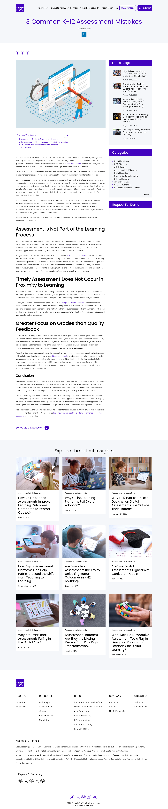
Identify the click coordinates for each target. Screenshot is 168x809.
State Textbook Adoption (73, 751)
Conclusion (27, 147)
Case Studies (45, 706)
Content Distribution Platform (88, 702)
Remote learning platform (50, 751)
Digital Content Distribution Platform (71, 747)
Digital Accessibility (133, 755)
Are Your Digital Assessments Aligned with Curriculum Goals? (131, 570)
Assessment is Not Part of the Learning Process (39, 139)
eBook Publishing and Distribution (50, 759)
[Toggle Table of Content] (65, 136)
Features (42, 8)
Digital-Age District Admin (117, 751)
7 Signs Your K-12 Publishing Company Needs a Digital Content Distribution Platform (136, 118)
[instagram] (89, 798)
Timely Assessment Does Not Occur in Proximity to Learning (44, 142)
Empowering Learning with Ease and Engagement (62, 755)
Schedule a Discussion (29, 427)
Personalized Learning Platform (132, 747)
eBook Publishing (121, 182)
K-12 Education (120, 164)
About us (113, 702)
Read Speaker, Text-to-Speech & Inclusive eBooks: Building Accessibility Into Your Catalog (136, 87)
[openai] (21, 781)
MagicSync (21, 706)
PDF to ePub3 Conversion (43, 747)
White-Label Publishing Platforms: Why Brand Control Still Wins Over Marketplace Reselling (133, 103)
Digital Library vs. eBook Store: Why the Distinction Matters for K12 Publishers (135, 73)
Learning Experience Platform (127, 188)
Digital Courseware (24, 763)
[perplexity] (32, 781)
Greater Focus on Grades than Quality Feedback (39, 145)
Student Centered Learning (126, 176)
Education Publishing (25, 759)
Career (112, 706)
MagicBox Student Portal (95, 751)
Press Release (46, 715)
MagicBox (20, 702)
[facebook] (17, 53)
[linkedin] (27, 53)
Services (74, 8)
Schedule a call (140, 706)
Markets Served (90, 8)
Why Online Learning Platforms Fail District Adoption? (80, 501)
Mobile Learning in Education (88, 706)
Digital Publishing (121, 161)
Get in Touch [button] (145, 8)
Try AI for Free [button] (128, 8)
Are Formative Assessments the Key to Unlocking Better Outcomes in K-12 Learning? (82, 574)
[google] (26, 781)
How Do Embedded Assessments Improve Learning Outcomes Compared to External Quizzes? (34, 505)
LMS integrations (82, 719)
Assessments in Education (125, 170)
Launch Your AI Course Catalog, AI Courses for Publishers (122, 759)
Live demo (138, 702)
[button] (117, 8)
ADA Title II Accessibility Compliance (82, 759)
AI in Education (120, 167)
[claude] (43, 781)
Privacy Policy (90, 805)
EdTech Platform (121, 179)
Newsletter (44, 719)
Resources (107, 8)
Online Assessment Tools (27, 751)
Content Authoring (122, 185)
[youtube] (94, 798)
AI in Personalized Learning (96, 755)
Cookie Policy (77, 805)
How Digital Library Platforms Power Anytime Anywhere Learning (136, 132)
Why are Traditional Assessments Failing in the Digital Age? (34, 638)
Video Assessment (116, 755)
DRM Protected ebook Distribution (102, 747)
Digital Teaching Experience (28, 755)
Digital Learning (121, 173)
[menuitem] (43, 8)
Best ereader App (24, 747)
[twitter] (22, 53)
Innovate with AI (59, 8)
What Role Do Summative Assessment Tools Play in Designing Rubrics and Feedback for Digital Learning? (130, 642)
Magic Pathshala (117, 711)
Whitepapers (45, 702)
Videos (42, 711)
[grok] (37, 781)
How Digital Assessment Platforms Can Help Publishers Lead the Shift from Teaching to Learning (36, 574)
